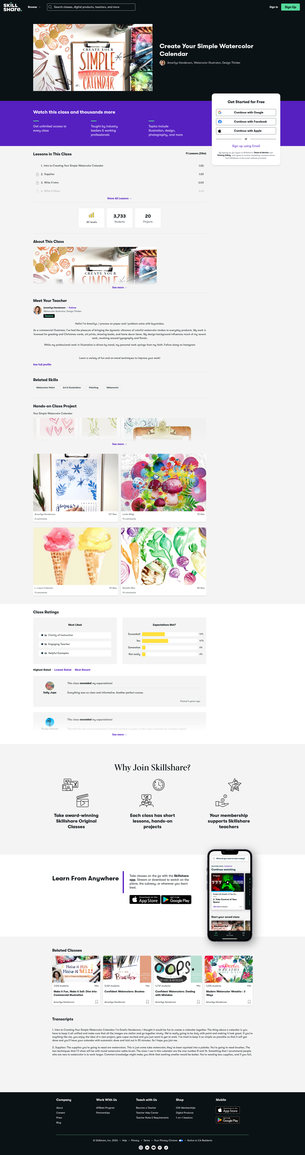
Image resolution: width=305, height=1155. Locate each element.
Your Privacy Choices (165, 1140)
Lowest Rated (62, 669)
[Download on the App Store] (144, 900)
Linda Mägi (128, 514)
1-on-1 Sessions (184, 1117)
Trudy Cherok (49, 728)
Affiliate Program (105, 1108)
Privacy (135, 1140)
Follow (72, 307)
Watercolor (112, 387)
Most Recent (82, 669)
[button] (39, 6)
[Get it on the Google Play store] (177, 900)
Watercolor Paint (45, 387)
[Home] (13, 7)
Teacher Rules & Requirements (152, 1117)
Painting (93, 387)
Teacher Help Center (147, 1112)
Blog (58, 1122)
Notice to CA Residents (199, 1140)
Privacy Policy (224, 155)
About (59, 1108)
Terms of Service (261, 152)
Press (59, 1117)
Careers (60, 1112)
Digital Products (184, 1112)
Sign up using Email (246, 146)
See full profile (42, 364)
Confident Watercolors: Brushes (124, 991)
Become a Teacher (146, 1108)
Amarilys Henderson (59, 307)
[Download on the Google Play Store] (232, 1120)
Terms (146, 1140)
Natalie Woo (128, 588)
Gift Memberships (185, 1108)
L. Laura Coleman (44, 588)
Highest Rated (42, 669)
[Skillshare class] (76, 969)
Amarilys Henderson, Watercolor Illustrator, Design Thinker (203, 62)
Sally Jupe (49, 692)
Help (124, 1140)
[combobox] (91, 7)
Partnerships (103, 1112)
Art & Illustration (72, 387)
